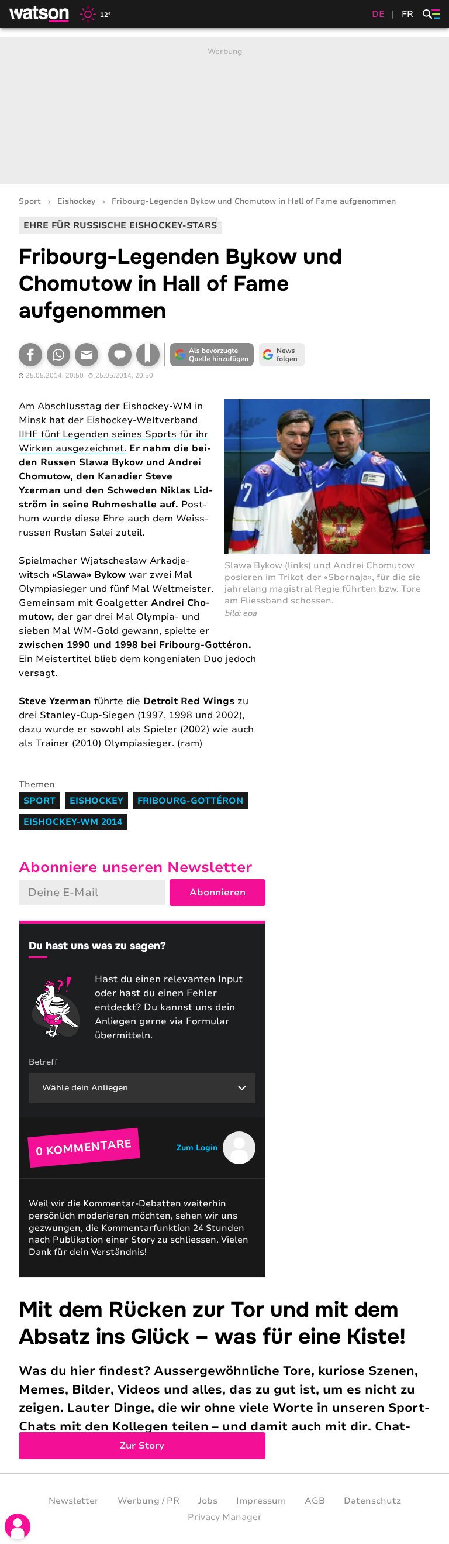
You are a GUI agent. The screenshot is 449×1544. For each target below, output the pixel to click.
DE (378, 14)
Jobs (207, 1501)
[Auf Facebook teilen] (30, 354)
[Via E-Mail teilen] (86, 354)
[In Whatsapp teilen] (58, 354)
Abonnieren (217, 892)
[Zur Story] (224, 1375)
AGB (315, 1501)
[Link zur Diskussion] (120, 354)
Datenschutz (372, 1501)
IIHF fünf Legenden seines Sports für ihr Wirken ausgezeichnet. (113, 441)
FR (407, 14)
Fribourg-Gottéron (190, 801)
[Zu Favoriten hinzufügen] (148, 354)
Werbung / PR (148, 1501)
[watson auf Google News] (281, 354)
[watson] (39, 14)
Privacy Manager (225, 1517)
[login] (17, 1526)
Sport (30, 201)
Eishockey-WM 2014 (72, 822)
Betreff (43, 1062)
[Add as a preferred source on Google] (212, 354)
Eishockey (76, 201)
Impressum (261, 1501)
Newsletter (74, 1501)
